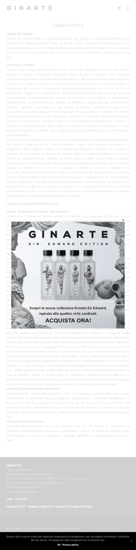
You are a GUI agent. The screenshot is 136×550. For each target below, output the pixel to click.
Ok (59, 544)
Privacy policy (70, 544)
